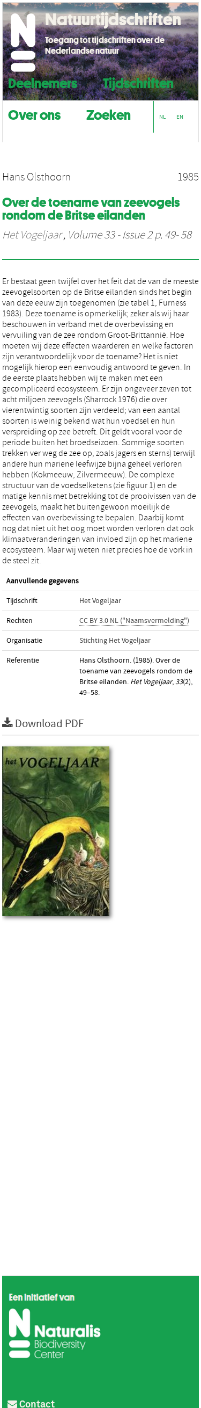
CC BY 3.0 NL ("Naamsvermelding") (134, 620)
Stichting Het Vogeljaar (115, 640)
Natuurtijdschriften (113, 19)
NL (162, 116)
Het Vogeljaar (31, 235)
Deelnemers (42, 82)
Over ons (34, 113)
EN (179, 116)
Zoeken (108, 113)
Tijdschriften (138, 82)
